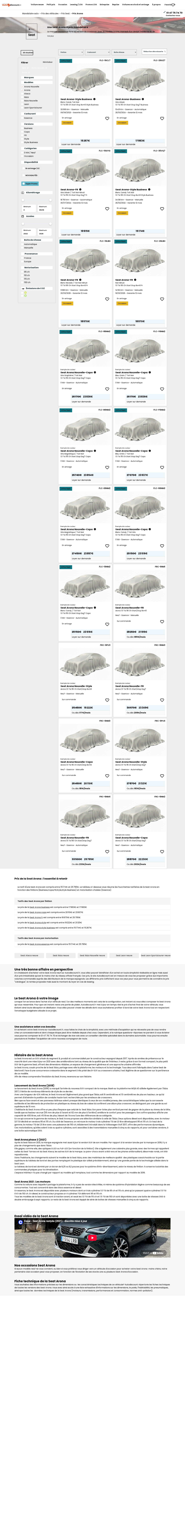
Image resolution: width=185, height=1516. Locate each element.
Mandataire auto (31, 13)
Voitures (135, 4)
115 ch (27, 278)
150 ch (27, 282)
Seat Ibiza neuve (61, 955)
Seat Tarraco (30, 1151)
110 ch (27, 275)
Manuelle (28, 247)
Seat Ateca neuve (29, 955)
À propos (156, 4)
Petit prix (51, 4)
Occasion (62, 4)
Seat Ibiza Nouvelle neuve (92, 955)
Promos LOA (91, 4)
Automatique (30, 244)
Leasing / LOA (76, 4)
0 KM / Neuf (29, 152)
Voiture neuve (37, 4)
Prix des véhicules (51, 13)
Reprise (115, 4)
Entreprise (104, 4)
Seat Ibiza (54, 1067)
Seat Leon (19, 1163)
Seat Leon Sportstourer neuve (156, 955)
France (27, 258)
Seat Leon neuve (124, 955)
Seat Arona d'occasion (127, 1271)
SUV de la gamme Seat (25, 1064)
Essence (28, 118)
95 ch (27, 271)
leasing (90, 981)
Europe (27, 261)
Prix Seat (66, 13)
